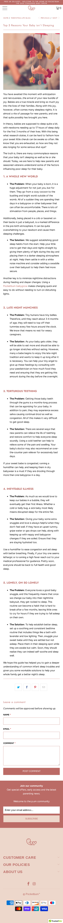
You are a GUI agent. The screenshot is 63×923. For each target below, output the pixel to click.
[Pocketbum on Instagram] (34, 884)
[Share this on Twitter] (18, 687)
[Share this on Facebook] (26, 687)
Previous (45, 18)
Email (7, 729)
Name (7, 714)
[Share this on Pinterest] (35, 687)
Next (55, 18)
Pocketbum (32, 894)
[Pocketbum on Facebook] (28, 884)
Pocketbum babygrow (15, 286)
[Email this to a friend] (43, 687)
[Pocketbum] (31, 8)
